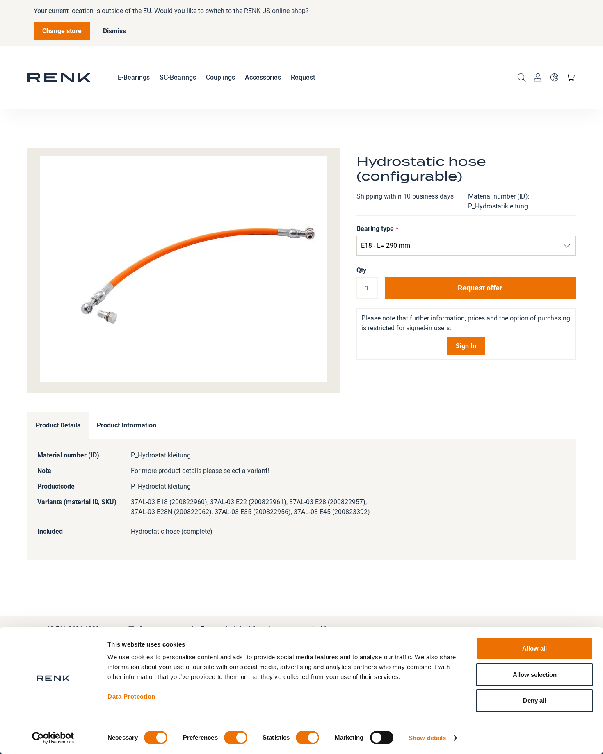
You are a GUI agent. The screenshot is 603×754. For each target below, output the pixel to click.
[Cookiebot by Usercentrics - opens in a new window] (53, 738)
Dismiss (114, 31)
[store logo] (59, 77)
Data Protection (131, 696)
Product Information (126, 425)
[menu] (216, 77)
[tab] (58, 425)
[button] (554, 77)
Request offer (480, 287)
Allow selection (535, 674)
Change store (62, 31)
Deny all (534, 700)
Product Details (58, 425)
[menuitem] (134, 77)
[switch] (235, 738)
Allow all (534, 648)
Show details (427, 737)
